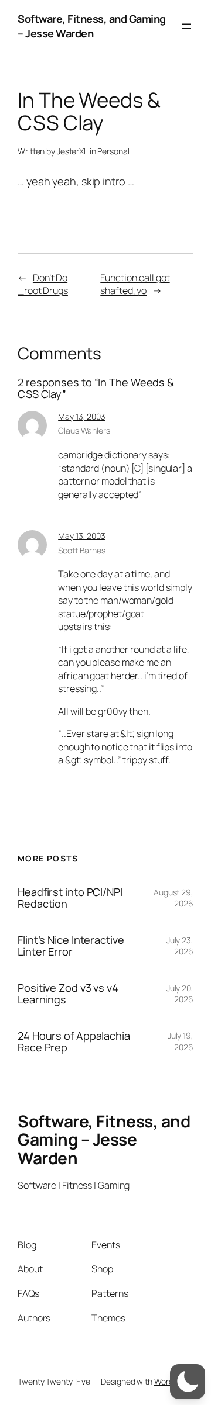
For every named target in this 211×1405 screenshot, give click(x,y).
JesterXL (72, 151)
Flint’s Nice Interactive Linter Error (71, 946)
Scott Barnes (82, 550)
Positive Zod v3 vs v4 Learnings (68, 994)
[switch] (187, 1381)
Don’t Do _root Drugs (43, 284)
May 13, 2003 (82, 416)
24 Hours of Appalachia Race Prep (74, 1042)
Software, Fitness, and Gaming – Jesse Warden (92, 26)
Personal (113, 151)
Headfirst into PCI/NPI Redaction (70, 898)
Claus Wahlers (84, 430)
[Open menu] (186, 26)
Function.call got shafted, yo (134, 284)
